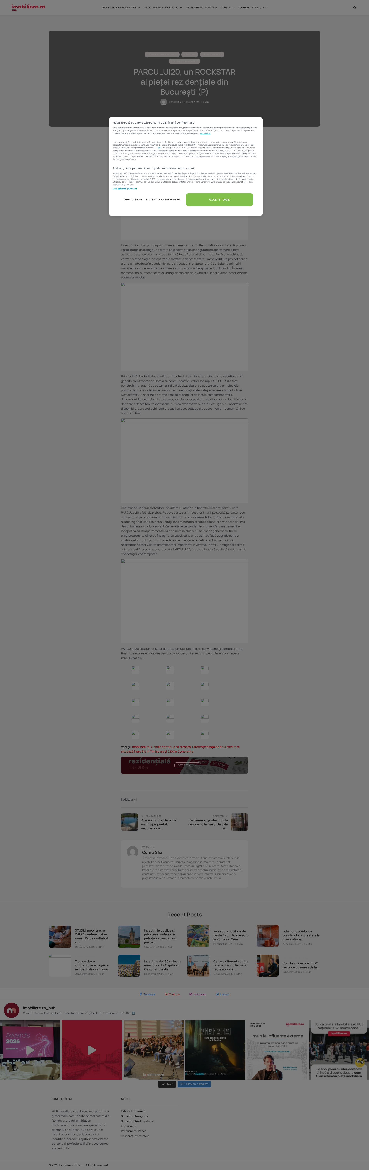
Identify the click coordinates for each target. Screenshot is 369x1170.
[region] (186, 166)
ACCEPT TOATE (219, 199)
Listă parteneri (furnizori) (125, 188)
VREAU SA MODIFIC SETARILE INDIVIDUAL (152, 199)
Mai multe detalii (205, 133)
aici (159, 147)
